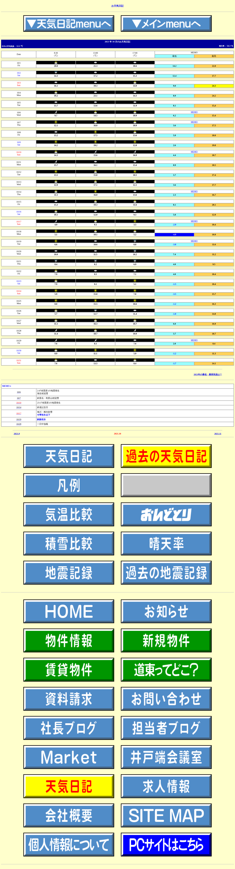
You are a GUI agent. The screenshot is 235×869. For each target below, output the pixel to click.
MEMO (194, 112)
